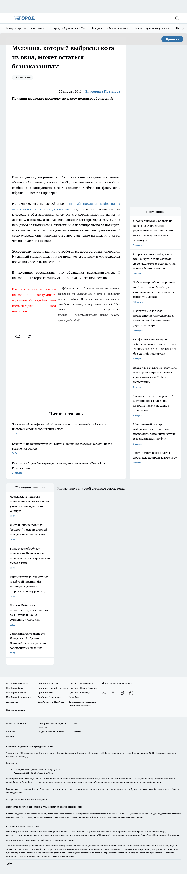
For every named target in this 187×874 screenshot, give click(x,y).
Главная (10, 736)
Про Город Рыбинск (16, 692)
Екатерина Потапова (102, 91)
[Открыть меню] (7, 18)
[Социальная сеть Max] (131, 693)
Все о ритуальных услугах (152, 28)
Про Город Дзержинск (17, 683)
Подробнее (173, 835)
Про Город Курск (14, 687)
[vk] (17, 336)
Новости (76, 731)
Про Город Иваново (48, 683)
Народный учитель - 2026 (68, 28)
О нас (74, 723)
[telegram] (30, 336)
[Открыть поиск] (177, 18)
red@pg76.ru (46, 772)
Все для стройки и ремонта (110, 28)
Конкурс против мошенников (25, 28)
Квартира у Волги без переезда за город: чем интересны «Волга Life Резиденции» (58, 467)
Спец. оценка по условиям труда (22, 826)
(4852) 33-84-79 (31, 772)
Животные (22, 77)
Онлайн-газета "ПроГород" (51, 701)
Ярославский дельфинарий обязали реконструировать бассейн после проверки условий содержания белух (59, 428)
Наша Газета (75, 697)
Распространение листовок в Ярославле (26, 799)
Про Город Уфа (45, 692)
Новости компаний (16, 723)
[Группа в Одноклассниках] (113, 693)
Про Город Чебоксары (80, 692)
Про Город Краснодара (49, 697)
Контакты (11, 731)
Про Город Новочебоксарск (83, 687)
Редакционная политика (51, 731)
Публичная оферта (15, 709)
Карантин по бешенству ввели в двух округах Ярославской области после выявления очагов (62, 448)
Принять (172, 39)
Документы (12, 701)
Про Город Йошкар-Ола (81, 683)
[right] (183, 28)
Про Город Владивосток (18, 697)
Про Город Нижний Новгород (53, 687)
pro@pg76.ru (53, 769)
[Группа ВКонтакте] (103, 693)
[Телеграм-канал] (122, 693)
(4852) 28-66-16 (38, 769)
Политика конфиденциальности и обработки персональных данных (41, 840)
